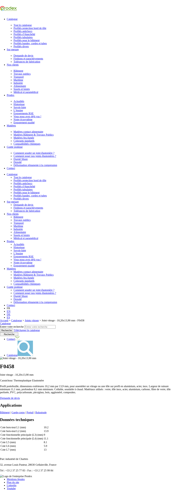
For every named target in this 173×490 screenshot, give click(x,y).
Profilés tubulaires (23, 37)
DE (8, 314)
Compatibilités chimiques (27, 143)
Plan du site (13, 482)
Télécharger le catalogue (27, 330)
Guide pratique (15, 146)
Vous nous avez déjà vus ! (27, 116)
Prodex (10, 95)
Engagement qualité (24, 122)
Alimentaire (20, 86)
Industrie (18, 83)
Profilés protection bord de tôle (30, 28)
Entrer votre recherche (12, 326)
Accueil (4, 320)
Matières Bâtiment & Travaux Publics (34, 134)
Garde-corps (18, 412)
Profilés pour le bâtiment (27, 40)
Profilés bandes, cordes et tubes (30, 43)
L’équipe (18, 110)
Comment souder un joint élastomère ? (34, 153)
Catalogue (12, 19)
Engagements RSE (24, 113)
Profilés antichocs (23, 31)
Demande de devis (23, 55)
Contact (11, 168)
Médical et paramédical (26, 92)
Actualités (19, 101)
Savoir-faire (20, 107)
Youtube (11, 488)
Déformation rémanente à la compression (35, 165)
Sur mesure (13, 49)
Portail (30, 412)
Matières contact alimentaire (28, 131)
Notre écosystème (23, 119)
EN (8, 311)
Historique (19, 104)
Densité (18, 162)
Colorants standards (24, 140)
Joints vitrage (32, 320)
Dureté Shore (21, 159)
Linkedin (11, 485)
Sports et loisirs (22, 89)
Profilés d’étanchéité (24, 34)
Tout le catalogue (23, 25)
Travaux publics (22, 73)
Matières (11, 125)
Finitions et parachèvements (28, 58)
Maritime (18, 79)
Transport (19, 76)
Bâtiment (18, 70)
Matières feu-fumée (24, 137)
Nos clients (13, 64)
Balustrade (41, 412)
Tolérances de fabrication (27, 61)
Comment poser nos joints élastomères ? (35, 156)
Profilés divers (21, 46)
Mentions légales (16, 479)
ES (8, 317)
